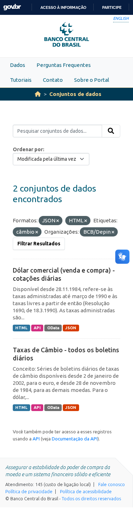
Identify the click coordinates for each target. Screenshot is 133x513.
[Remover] (57, 221)
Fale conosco (111, 484)
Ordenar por (28, 149)
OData (53, 328)
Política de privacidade (28, 491)
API (37, 328)
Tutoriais (21, 80)
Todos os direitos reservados (91, 498)
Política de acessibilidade (86, 491)
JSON (70, 328)
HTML (21, 328)
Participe (112, 7)
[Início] (38, 94)
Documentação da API (75, 438)
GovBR (12, 7)
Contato (53, 80)
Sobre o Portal (91, 80)
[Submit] (111, 131)
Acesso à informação (63, 7)
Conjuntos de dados (75, 94)
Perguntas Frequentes (64, 65)
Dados (17, 65)
